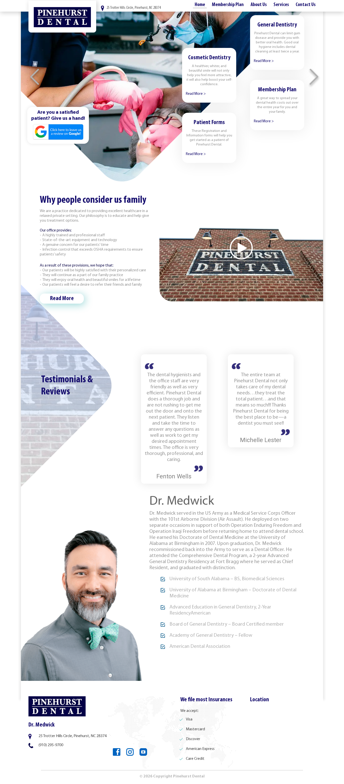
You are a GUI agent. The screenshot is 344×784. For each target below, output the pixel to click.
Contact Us (306, 4)
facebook (116, 752)
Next (314, 78)
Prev (34, 78)
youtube (143, 752)
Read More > (264, 61)
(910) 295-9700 (51, 745)
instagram (130, 752)
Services (281, 4)
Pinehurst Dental (62, 17)
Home (200, 4)
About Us (259, 4)
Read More (62, 299)
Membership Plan (228, 4)
